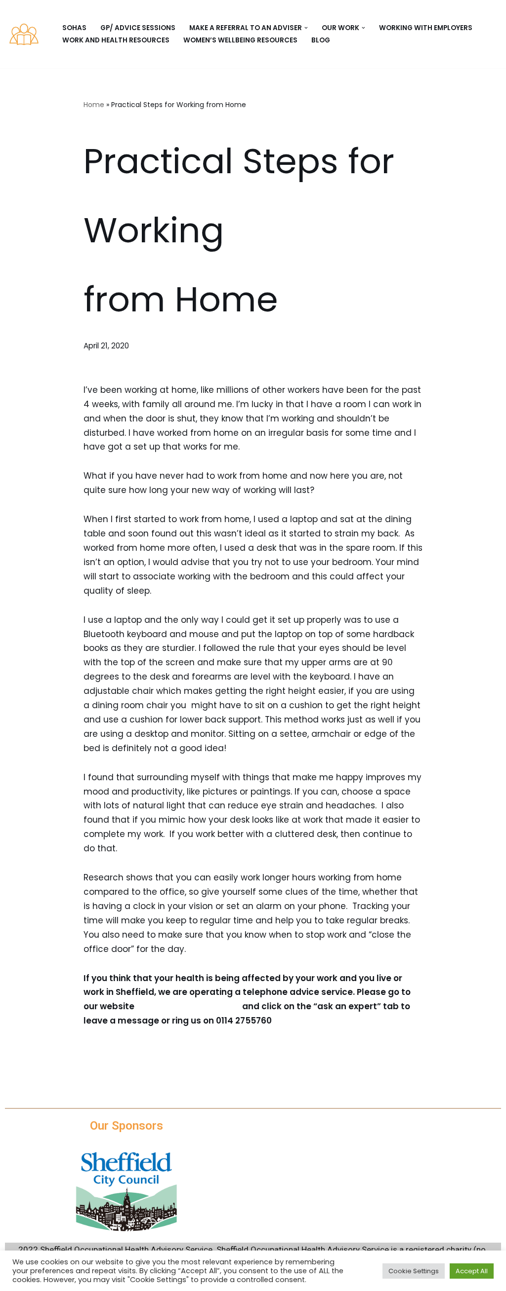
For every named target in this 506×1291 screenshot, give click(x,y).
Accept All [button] (472, 1271)
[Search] (490, 34)
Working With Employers (425, 28)
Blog (320, 40)
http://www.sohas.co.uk (188, 1006)
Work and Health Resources (115, 40)
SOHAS (74, 28)
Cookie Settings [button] (413, 1271)
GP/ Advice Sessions (137, 28)
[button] (306, 28)
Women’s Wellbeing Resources (240, 40)
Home (94, 105)
